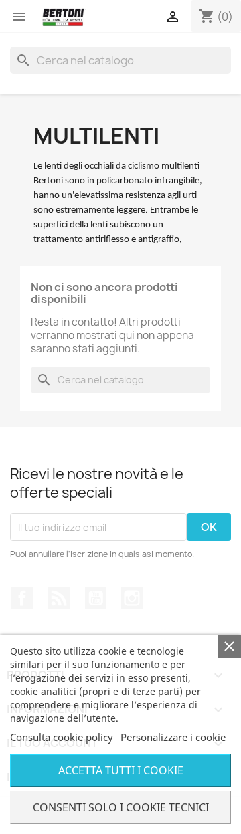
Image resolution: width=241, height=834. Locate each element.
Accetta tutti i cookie (120, 770)
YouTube (95, 598)
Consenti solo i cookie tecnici (121, 807)
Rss (59, 598)
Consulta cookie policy (61, 737)
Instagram (132, 598)
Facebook (22, 598)
